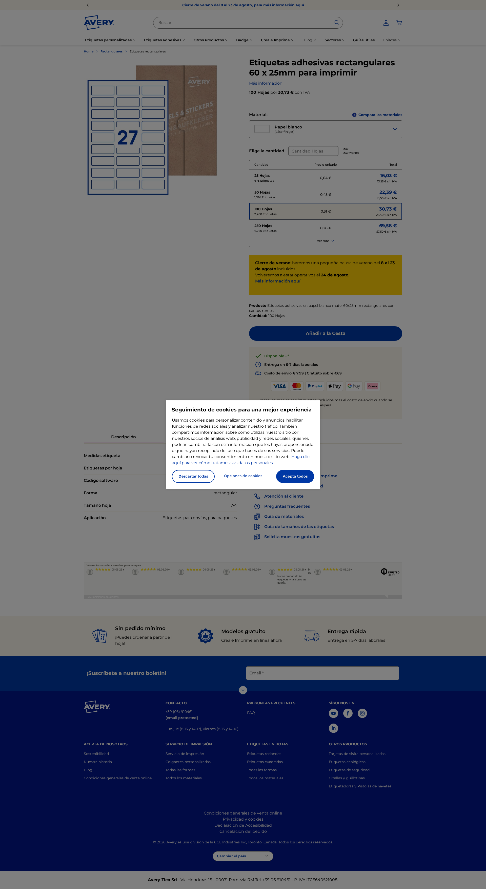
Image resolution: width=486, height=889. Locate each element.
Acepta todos (295, 476)
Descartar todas (193, 476)
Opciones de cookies (243, 476)
